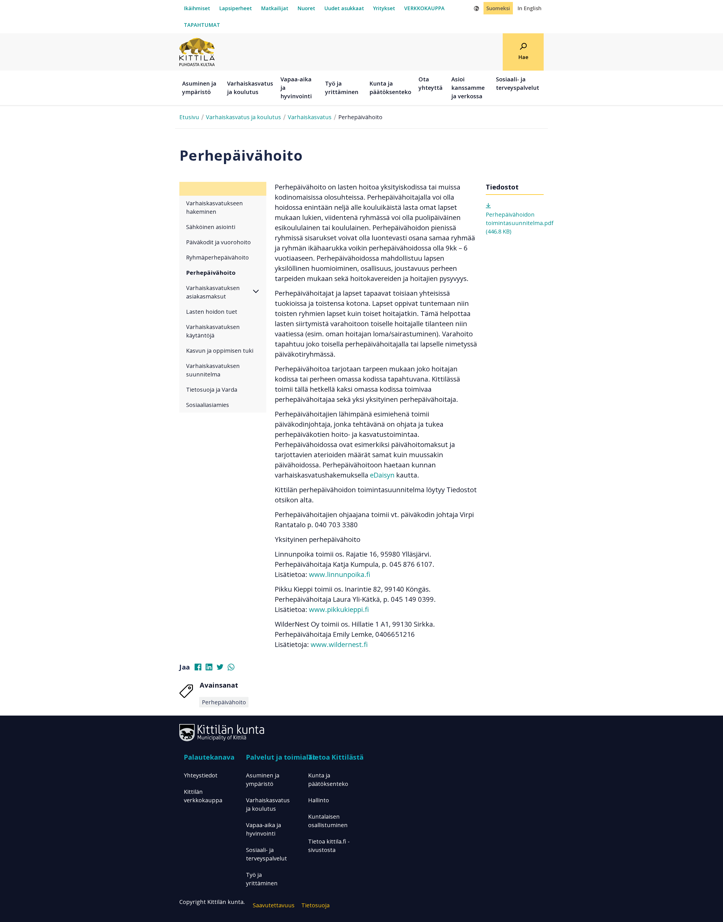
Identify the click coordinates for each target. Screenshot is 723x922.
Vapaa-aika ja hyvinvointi (263, 829)
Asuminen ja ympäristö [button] (199, 88)
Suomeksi (498, 8)
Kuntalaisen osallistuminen (328, 821)
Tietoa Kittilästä (335, 757)
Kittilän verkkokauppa (203, 796)
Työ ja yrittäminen (262, 879)
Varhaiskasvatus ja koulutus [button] (250, 88)
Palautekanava (209, 757)
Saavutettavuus (274, 905)
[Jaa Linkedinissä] (211, 668)
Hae (523, 57)
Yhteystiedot (200, 775)
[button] (259, 292)
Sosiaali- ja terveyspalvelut (266, 854)
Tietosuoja (315, 905)
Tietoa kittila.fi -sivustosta (329, 846)
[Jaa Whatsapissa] (233, 668)
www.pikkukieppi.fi (339, 609)
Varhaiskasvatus (310, 117)
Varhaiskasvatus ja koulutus (243, 117)
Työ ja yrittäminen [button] (341, 88)
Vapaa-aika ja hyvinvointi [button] (296, 87)
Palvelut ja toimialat (280, 757)
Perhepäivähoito (224, 702)
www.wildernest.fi (339, 644)
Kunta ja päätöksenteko (328, 779)
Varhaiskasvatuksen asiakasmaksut (213, 292)
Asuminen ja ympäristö (262, 779)
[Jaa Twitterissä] (222, 668)
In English (529, 8)
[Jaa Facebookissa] (200, 668)
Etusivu (189, 117)
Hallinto (318, 800)
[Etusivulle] (197, 51)
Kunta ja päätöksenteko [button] (390, 88)
